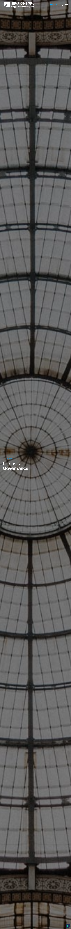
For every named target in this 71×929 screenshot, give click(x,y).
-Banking (53, 4)
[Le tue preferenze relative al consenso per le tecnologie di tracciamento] (68, 926)
